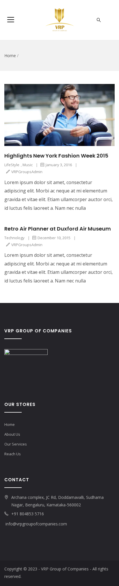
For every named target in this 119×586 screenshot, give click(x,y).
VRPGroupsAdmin (26, 171)
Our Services (15, 444)
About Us (12, 434)
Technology (14, 237)
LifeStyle (11, 164)
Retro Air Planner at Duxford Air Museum (57, 228)
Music (28, 164)
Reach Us (12, 453)
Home (10, 55)
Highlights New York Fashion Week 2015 (56, 155)
